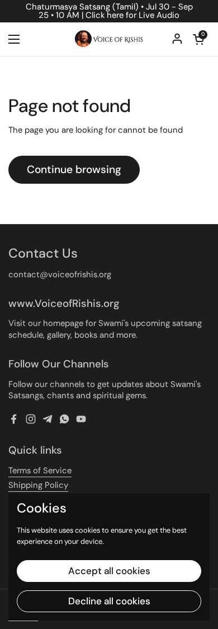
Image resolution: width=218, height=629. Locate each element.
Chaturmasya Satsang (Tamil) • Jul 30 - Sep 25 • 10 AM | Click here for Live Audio (109, 11)
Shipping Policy (38, 485)
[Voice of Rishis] (109, 39)
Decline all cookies (109, 601)
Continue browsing (74, 169)
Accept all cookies (109, 571)
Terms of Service (40, 470)
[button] (198, 39)
